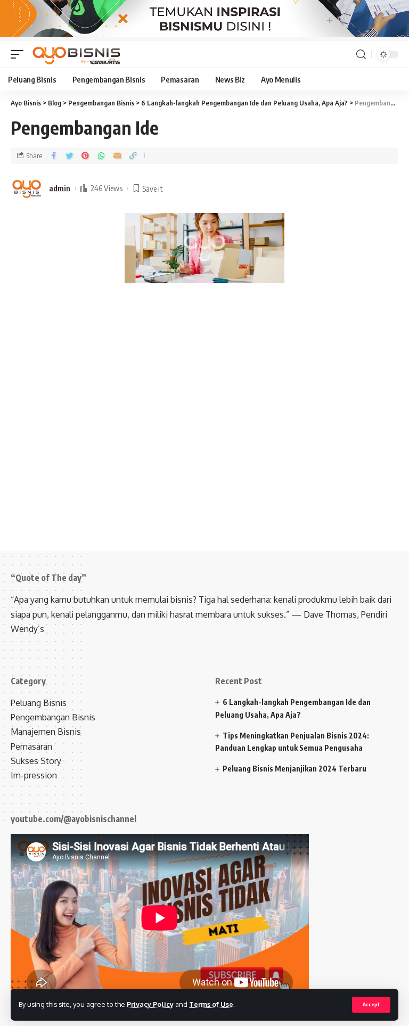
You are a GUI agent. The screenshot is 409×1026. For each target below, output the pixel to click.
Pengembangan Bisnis (53, 717)
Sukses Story (36, 761)
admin (59, 188)
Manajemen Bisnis (46, 731)
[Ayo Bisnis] (77, 54)
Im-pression (34, 775)
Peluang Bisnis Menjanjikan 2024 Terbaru (294, 768)
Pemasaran (31, 746)
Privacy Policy (150, 1004)
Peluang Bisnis (39, 702)
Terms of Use (211, 1004)
